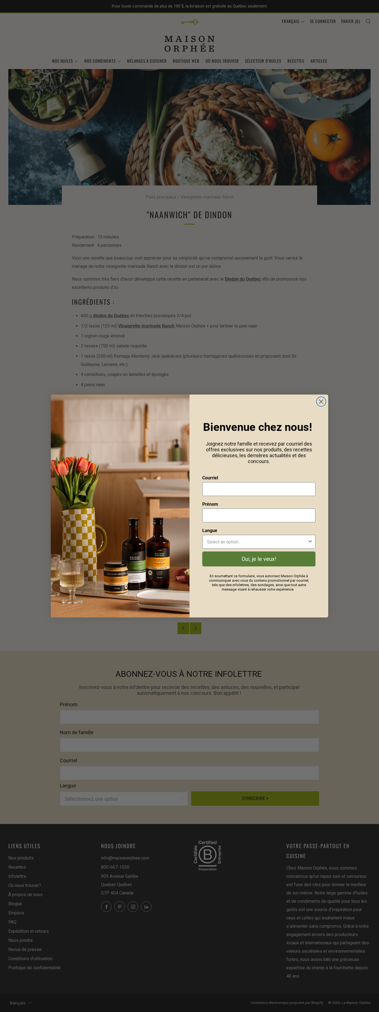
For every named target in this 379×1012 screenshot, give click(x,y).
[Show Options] (310, 541)
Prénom (210, 504)
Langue (209, 530)
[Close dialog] (321, 401)
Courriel (210, 477)
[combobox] (257, 541)
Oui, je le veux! (259, 559)
